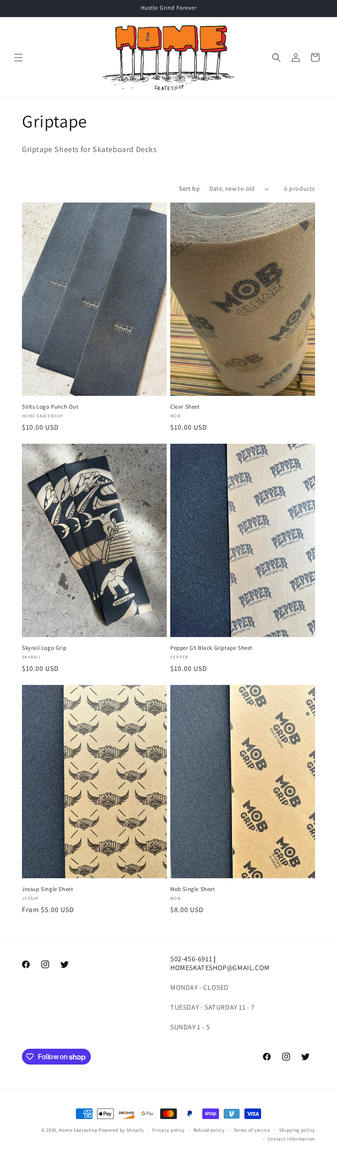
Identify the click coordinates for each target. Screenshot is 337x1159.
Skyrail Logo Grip (44, 648)
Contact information (291, 1139)
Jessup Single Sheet (47, 889)
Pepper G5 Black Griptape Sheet (211, 648)
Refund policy (209, 1130)
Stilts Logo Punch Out (50, 406)
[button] (18, 57)
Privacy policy (168, 1130)
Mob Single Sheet (192, 889)
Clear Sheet (185, 406)
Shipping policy (297, 1130)
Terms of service (251, 1130)
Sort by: (189, 188)
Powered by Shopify (121, 1130)
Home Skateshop (78, 1130)
